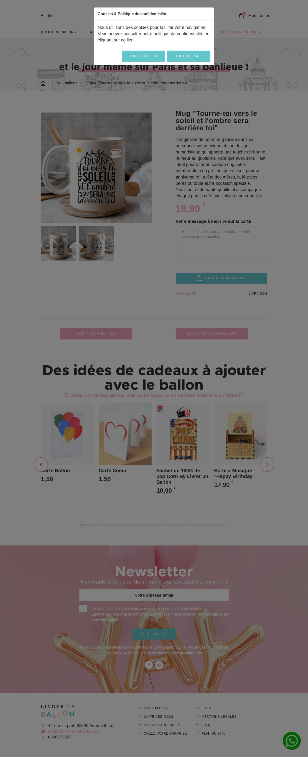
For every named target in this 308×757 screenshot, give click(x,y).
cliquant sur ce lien (116, 40)
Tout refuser (189, 56)
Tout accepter (143, 56)
